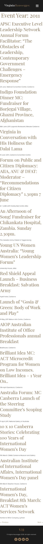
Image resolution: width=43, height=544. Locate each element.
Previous (4, 522)
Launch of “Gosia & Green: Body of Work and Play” (20, 308)
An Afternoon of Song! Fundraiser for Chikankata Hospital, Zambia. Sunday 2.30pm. (20, 223)
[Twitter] (19, 539)
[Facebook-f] (16, 539)
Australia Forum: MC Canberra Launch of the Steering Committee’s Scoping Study (21, 404)
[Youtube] (27, 539)
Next (40, 522)
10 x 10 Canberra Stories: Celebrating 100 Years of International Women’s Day (19, 438)
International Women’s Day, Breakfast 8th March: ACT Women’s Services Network (20, 500)
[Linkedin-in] (23, 539)
